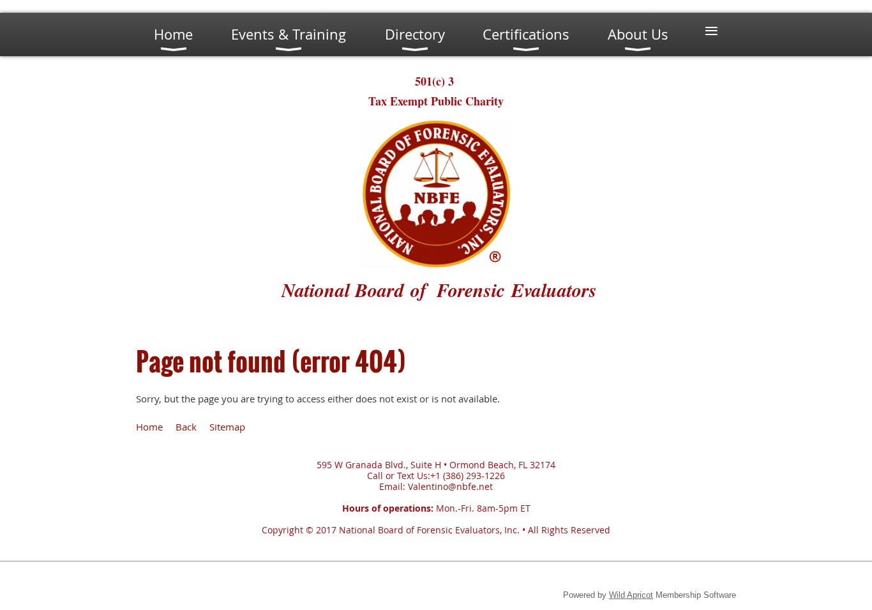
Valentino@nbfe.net (450, 486)
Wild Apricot (631, 595)
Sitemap (227, 426)
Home (149, 426)
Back (186, 426)
